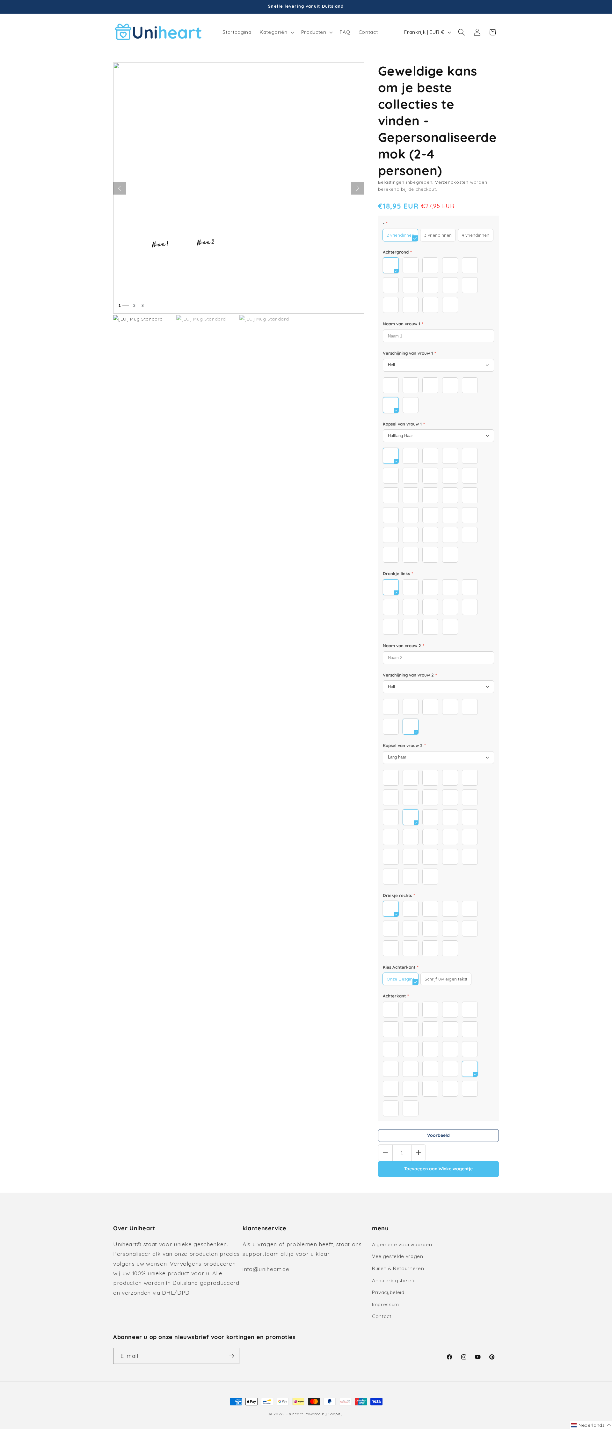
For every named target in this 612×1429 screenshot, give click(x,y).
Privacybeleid (388, 1292)
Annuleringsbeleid (394, 1280)
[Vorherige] (119, 188)
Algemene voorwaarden (402, 1244)
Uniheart (294, 1413)
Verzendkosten (452, 182)
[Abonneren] (231, 1356)
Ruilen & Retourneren (398, 1268)
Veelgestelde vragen (397, 1256)
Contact (381, 1316)
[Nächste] (357, 188)
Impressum (385, 1304)
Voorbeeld (438, 1135)
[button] (276, 32)
